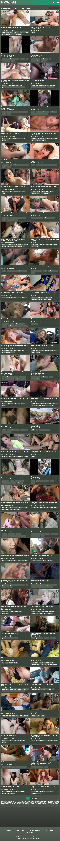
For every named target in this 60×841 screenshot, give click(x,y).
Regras (45, 830)
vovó (19, 138)
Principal (8, 830)
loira (21, 85)
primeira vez (34, 611)
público (8, 297)
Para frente (34, 798)
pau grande (16, 32)
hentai (45, 585)
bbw (44, 791)
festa (3, 766)
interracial (52, 85)
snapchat (21, 376)
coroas (23, 87)
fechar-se (34, 297)
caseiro (13, 34)
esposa (3, 32)
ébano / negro (5, 715)
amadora (26, 32)
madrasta (12, 246)
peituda (51, 191)
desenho (50, 587)
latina (48, 138)
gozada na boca (44, 58)
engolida (47, 85)
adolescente (18, 34)
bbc (37, 85)
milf (20, 87)
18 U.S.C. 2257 (30, 832)
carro (51, 350)
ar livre (12, 691)
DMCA (51, 830)
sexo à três (8, 58)
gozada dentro (5, 87)
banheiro (43, 191)
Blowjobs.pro (25, 838)
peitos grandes (9, 32)
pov (27, 58)
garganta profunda (6, 34)
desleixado (24, 111)
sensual (8, 60)
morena (21, 32)
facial (37, 111)
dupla (3, 791)
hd (57, 350)
